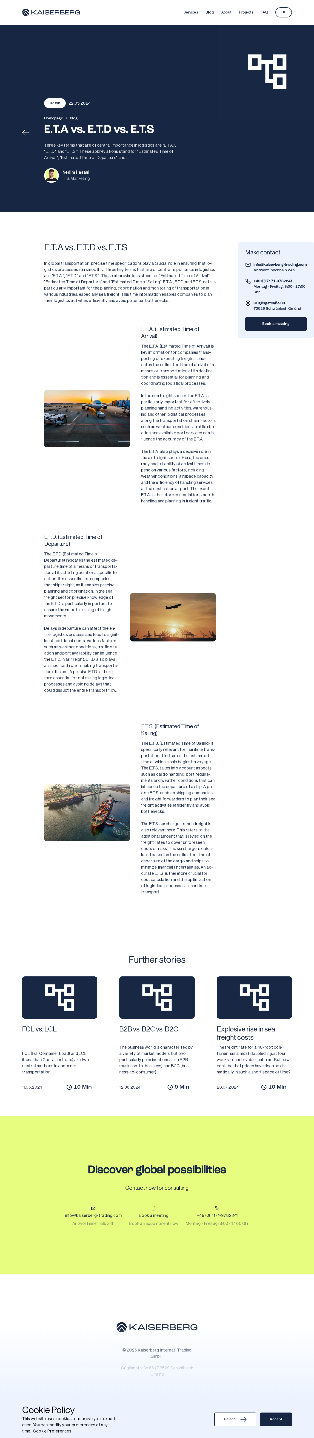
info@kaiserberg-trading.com (280, 265)
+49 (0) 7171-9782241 (273, 281)
